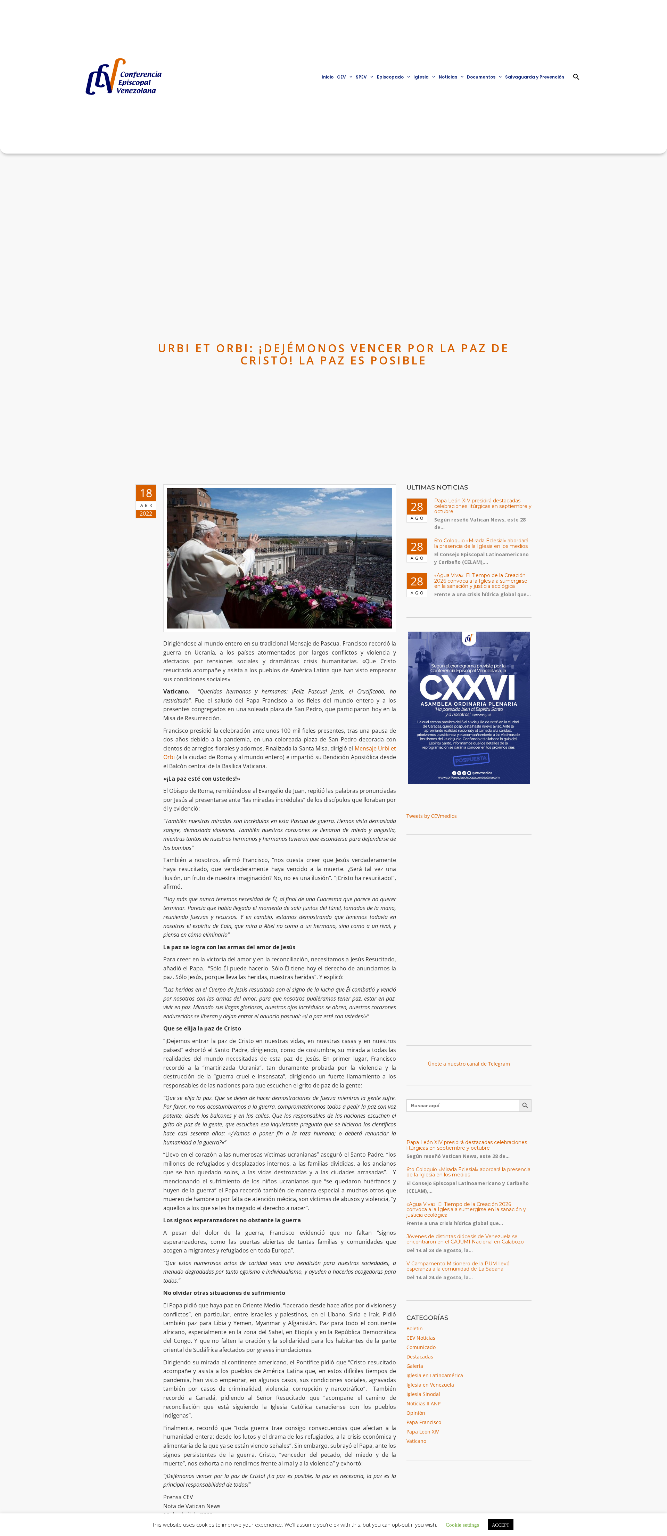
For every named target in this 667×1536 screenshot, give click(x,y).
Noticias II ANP (423, 1403)
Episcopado (390, 77)
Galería (414, 1366)
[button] (576, 77)
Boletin (414, 1328)
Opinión (415, 1413)
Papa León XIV (422, 1431)
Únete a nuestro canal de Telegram (469, 1063)
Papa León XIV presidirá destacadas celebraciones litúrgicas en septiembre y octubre (483, 506)
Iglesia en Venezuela (430, 1384)
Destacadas (419, 1356)
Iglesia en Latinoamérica (434, 1375)
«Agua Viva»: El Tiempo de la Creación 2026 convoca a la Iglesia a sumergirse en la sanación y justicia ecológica (480, 580)
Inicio (328, 77)
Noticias (448, 77)
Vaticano (416, 1441)
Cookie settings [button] (462, 1524)
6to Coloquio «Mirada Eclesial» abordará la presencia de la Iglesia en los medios (481, 543)
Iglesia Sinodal (423, 1394)
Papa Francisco (423, 1422)
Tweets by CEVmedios (431, 816)
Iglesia (421, 77)
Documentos (481, 77)
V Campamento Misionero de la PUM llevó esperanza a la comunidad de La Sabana (458, 1266)
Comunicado (421, 1347)
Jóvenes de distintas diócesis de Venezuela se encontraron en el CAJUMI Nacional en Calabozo (465, 1239)
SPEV (361, 77)
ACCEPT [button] (500, 1524)
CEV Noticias (420, 1337)
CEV (341, 77)
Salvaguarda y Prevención (534, 77)
